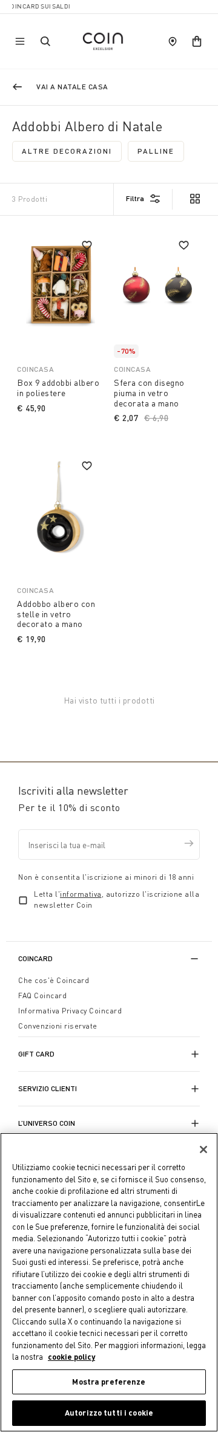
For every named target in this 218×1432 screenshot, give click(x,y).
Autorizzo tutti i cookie (109, 1412)
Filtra (135, 198)
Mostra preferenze (108, 1381)
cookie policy (71, 1357)
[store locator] (173, 41)
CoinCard (35, 958)
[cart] (197, 41)
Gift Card (36, 1053)
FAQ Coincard (42, 995)
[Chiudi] (203, 1149)
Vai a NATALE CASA (72, 86)
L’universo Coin (46, 1123)
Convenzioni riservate (57, 1025)
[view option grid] (194, 199)
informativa (81, 894)
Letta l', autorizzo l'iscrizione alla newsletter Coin (116, 899)
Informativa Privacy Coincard (70, 1010)
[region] (109, 1282)
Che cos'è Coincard (53, 980)
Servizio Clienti (47, 1088)
